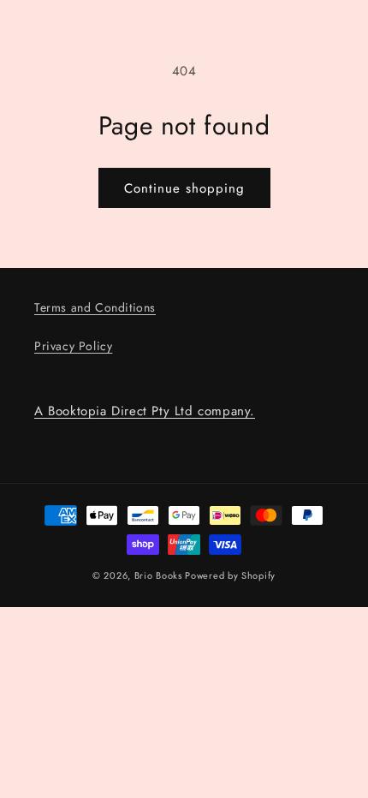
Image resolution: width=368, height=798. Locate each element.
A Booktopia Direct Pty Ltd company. (144, 411)
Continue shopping (184, 188)
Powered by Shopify (230, 575)
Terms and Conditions (95, 307)
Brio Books (158, 575)
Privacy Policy (73, 345)
